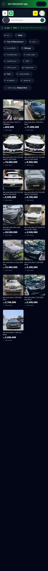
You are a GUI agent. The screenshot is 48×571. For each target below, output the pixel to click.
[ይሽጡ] (35, 13)
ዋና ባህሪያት (11, 80)
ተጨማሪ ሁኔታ (12, 61)
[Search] (42, 20)
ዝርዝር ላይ (27, 80)
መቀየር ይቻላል (24, 74)
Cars (15, 28)
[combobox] (27, 20)
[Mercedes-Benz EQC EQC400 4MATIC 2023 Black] (34, 186)
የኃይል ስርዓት (29, 67)
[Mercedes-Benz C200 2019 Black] (34, 116)
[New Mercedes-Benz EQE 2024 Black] (13, 221)
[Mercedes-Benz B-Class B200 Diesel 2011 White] (34, 221)
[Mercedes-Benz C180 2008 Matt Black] (34, 291)
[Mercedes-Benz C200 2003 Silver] (13, 291)
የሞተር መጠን (11, 67)
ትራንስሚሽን (11, 48)
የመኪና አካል (30, 55)
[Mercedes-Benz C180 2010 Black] (13, 326)
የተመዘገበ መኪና (12, 55)
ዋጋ (8, 35)
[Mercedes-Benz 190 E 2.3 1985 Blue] (13, 116)
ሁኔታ (34, 42)
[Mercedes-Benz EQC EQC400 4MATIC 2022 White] (13, 151)
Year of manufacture (15, 42)
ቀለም (27, 61)
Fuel (8, 74)
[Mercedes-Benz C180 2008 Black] (34, 256)
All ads (7, 28)
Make (20, 35)
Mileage (27, 48)
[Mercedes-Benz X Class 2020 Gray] (13, 256)
